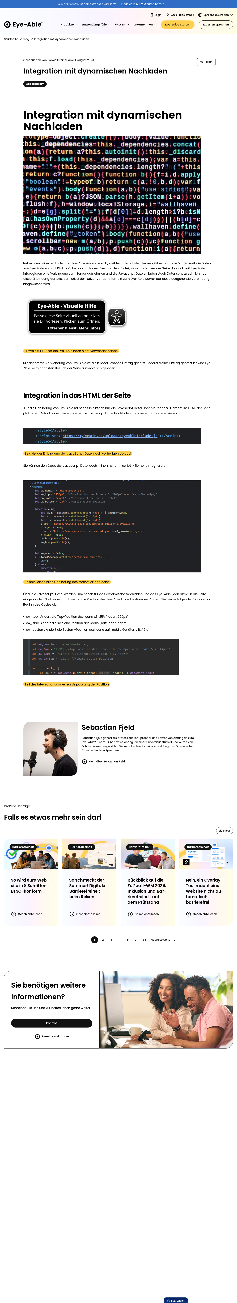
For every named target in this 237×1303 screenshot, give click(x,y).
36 (144, 940)
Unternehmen (143, 25)
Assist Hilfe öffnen (182, 15)
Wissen (120, 25)
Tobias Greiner (57, 60)
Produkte (67, 25)
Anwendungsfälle (94, 25)
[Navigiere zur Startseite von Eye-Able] (23, 24)
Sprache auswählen (216, 15)
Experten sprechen (216, 25)
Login (158, 15)
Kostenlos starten (177, 25)
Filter (226, 831)
